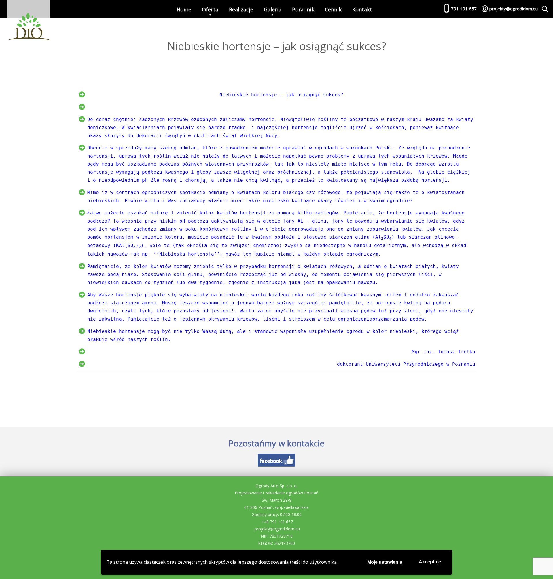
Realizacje (241, 9)
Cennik (333, 9)
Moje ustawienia (384, 562)
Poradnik (303, 9)
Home (184, 9)
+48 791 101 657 (277, 521)
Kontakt (362, 9)
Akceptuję (430, 561)
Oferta (210, 9)
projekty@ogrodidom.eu (277, 529)
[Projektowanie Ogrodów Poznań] (28, 21)
